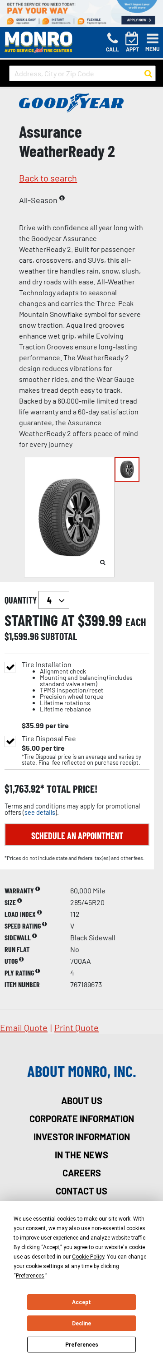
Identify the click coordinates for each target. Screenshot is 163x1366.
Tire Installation (77, 687)
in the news (81, 1154)
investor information (82, 1136)
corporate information (81, 1118)
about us (81, 1100)
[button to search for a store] (148, 73)
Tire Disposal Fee (49, 738)
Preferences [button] (30, 1276)
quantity (21, 600)
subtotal (59, 636)
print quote (76, 1027)
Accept (81, 1302)
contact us (81, 1190)
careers (81, 1172)
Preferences (81, 1345)
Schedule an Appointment (77, 835)
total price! (70, 789)
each (135, 622)
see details (39, 812)
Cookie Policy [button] (88, 1257)
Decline (81, 1323)
